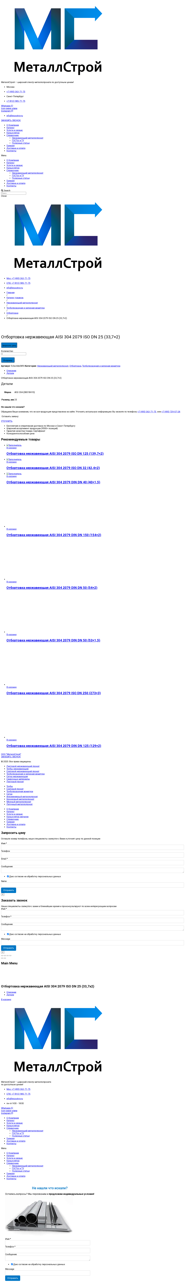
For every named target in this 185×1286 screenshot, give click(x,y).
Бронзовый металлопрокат (20, 799)
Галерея (10, 145)
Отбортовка (75, 366)
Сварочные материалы (18, 779)
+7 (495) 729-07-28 (170, 411)
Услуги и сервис (15, 130)
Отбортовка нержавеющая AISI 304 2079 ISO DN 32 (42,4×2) (53, 468)
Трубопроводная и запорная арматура (101, 366)
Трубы (10, 786)
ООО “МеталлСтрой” (11, 754)
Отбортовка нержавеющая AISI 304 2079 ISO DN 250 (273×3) (54, 693)
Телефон (5, 851)
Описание (11, 370)
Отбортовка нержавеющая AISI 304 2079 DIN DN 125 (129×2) (54, 746)
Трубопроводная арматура (20, 791)
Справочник (13, 135)
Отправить (8, 890)
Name (4, 881)
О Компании (13, 125)
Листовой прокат (15, 781)
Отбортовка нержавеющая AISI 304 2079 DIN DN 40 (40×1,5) (53, 482)
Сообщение (7, 866)
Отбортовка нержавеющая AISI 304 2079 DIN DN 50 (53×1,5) (53, 640)
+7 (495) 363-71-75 (147, 411)
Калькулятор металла (17, 816)
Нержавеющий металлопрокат (27, 138)
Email (4, 859)
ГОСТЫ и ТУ (18, 140)
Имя (4, 843)
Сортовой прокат (15, 789)
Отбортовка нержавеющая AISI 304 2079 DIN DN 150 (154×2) (54, 535)
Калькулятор (13, 133)
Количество (7, 351)
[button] (11, 120)
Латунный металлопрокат (20, 804)
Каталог (10, 127)
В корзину (8, 360)
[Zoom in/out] (10, 955)
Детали (10, 373)
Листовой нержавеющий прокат (23, 766)
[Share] (5, 955)
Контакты (11, 150)
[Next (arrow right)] (5, 958)
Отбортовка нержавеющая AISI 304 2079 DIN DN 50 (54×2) (52, 588)
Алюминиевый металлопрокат (22, 796)
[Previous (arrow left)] (2, 958)
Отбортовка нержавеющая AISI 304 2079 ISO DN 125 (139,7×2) (55, 453)
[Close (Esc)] (2, 955)
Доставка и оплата (16, 148)
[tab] (95, 370)
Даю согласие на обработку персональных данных (35, 876)
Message (5, 939)
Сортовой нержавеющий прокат (23, 771)
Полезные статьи (21, 143)
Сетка (9, 794)
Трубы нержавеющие (18, 769)
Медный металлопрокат (19, 801)
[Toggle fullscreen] (8, 955)
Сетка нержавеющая (17, 776)
